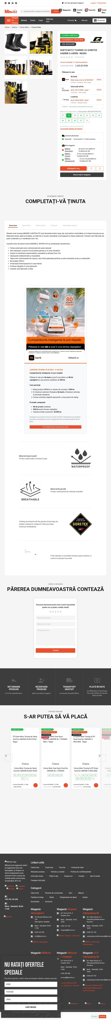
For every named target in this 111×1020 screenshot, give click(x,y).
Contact (81, 940)
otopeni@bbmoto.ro (68, 994)
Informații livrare (37, 940)
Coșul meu (49, 932)
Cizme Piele (36, 27)
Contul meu (35, 932)
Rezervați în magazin (81, 175)
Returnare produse (38, 936)
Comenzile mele (77, 932)
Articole (84, 20)
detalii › (99, 79)
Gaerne (14, 27)
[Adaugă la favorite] (91, 168)
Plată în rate (53, 940)
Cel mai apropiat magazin (74, 3)
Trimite (56, 715)
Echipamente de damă (68, 961)
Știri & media (95, 940)
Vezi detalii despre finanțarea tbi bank (55, 491)
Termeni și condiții (57, 936)
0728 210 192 (91, 996)
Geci (70, 957)
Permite (102, 1016)
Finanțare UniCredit (38, 944)
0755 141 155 (65, 990)
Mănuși (81, 957)
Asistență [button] (101, 20)
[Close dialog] (58, 959)
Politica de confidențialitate (80, 936)
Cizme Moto (24, 27)
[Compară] (100, 168)
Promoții (71, 20)
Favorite (62, 932)
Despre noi (68, 940)
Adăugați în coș (73, 168)
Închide (94, 1016)
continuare (30, 1007)
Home (7, 27)
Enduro (85, 961)
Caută (56, 11)
